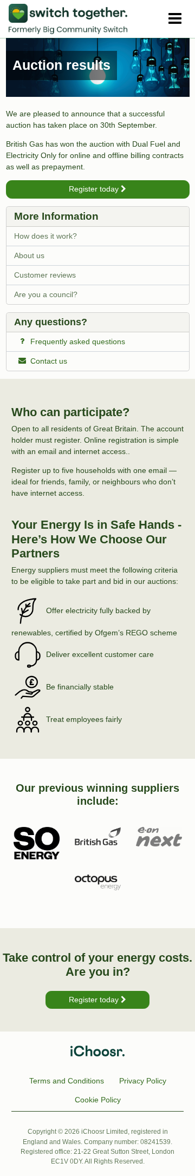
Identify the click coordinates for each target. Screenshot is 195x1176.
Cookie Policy (98, 1099)
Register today (95, 189)
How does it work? (45, 236)
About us (29, 255)
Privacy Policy (142, 1080)
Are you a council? (45, 294)
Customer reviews (45, 275)
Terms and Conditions (66, 1080)
